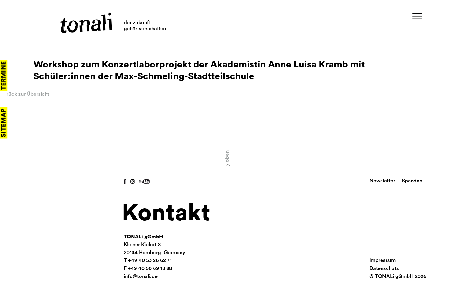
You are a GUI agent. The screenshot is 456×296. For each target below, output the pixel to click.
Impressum (382, 260)
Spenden (412, 180)
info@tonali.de (141, 276)
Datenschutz (384, 268)
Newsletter (382, 180)
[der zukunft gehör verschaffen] (86, 22)
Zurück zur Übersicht (24, 94)
